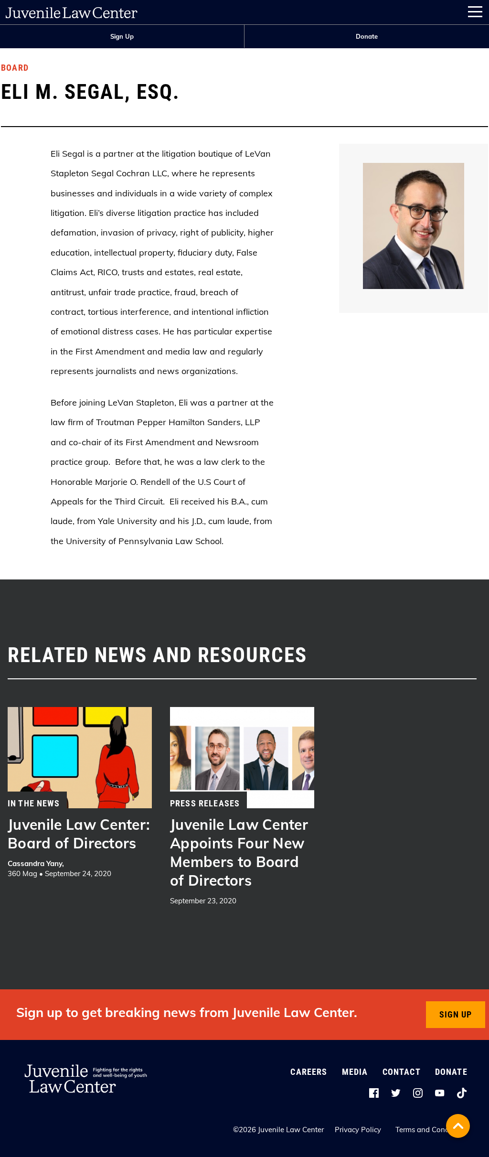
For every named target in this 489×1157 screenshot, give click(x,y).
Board (15, 68)
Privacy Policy (358, 1129)
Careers (308, 1072)
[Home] (72, 10)
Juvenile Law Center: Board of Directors (79, 833)
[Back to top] (458, 1126)
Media (355, 1072)
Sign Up (122, 36)
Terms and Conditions (431, 1129)
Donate (367, 36)
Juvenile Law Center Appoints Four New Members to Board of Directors (239, 852)
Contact (402, 1072)
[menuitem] (122, 36)
